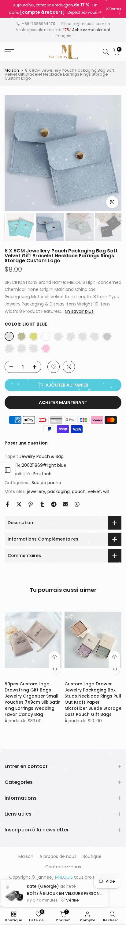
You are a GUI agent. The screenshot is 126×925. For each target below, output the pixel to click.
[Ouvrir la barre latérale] (7, 470)
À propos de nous (57, 856)
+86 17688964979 (38, 23)
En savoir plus (79, 311)
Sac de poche (46, 483)
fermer (115, 9)
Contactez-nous (63, 867)
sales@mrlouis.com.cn (88, 23)
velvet (94, 491)
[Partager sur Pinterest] (30, 504)
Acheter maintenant (63, 402)
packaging (58, 491)
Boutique (92, 856)
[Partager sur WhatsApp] (77, 504)
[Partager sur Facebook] (7, 504)
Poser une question (26, 443)
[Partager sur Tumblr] (42, 504)
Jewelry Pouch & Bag (41, 456)
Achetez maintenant (91, 29)
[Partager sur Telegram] (54, 504)
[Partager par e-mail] (65, 504)
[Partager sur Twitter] (19, 504)
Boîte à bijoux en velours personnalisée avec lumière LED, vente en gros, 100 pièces (66, 920)
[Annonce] (55, 9)
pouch (79, 491)
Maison (12, 70)
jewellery (36, 491)
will (106, 491)
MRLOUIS (77, 884)
